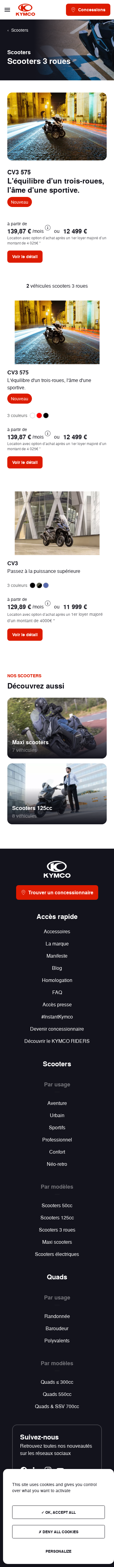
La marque (57, 943)
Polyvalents (57, 1340)
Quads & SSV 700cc (57, 1406)
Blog (57, 967)
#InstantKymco (57, 1016)
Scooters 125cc (32, 808)
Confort (57, 1151)
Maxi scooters (30, 742)
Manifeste (57, 955)
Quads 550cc (57, 1393)
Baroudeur (57, 1328)
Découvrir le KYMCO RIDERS (57, 1040)
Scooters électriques (57, 1253)
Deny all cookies (60, 1531)
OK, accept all (60, 1512)
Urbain (57, 1115)
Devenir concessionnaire (57, 1028)
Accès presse (57, 1004)
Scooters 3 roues (57, 1229)
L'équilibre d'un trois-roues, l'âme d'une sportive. (55, 185)
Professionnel (57, 1139)
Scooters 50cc (57, 1205)
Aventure (57, 1102)
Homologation (57, 979)
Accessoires (57, 931)
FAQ (57, 992)
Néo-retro (57, 1163)
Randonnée (57, 1316)
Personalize (58, 1551)
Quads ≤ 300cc (57, 1381)
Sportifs (57, 1127)
